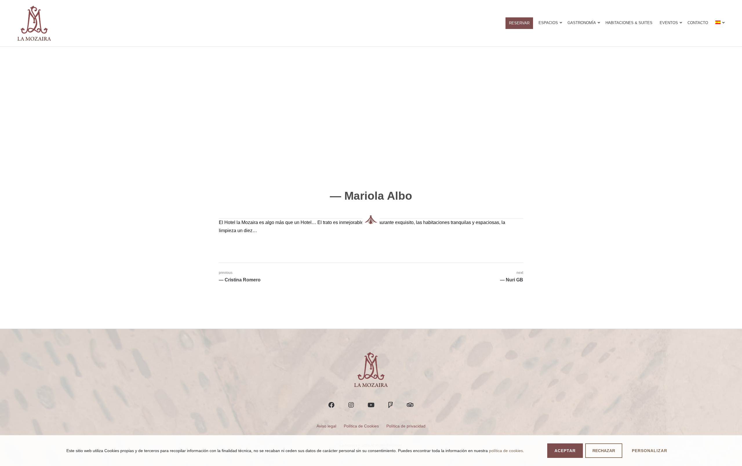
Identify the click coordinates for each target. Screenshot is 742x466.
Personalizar (649, 450)
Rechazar (603, 450)
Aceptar (565, 450)
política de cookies (506, 450)
